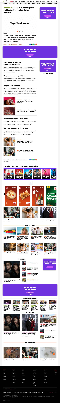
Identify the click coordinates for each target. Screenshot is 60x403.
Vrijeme (4, 380)
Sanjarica (56, 373)
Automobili (55, 3)
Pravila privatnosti (25, 392)
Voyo (23, 383)
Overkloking (45, 376)
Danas (4, 369)
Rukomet (14, 372)
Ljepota (21, 3)
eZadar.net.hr (48, 396)
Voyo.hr (10, 396)
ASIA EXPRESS (42, 1)
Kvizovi (45, 380)
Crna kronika (4, 373)
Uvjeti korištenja (14, 392)
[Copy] (36, 44)
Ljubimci (25, 3)
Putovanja (33, 3)
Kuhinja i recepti (15, 3)
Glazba (23, 373)
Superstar (23, 379)
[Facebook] (30, 44)
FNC (13, 380)
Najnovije (56, 372)
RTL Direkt (4, 376)
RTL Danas (4, 375)
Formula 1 (14, 382)
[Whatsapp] (33, 44)
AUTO (34, 1)
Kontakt (30, 392)
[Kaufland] (30, 183)
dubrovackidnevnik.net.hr (41, 396)
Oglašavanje (9, 392)
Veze (4, 159)
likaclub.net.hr (14, 397)
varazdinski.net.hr (29, 396)
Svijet (4, 372)
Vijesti (4, 370)
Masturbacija (24, 159)
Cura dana (45, 372)
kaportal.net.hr (24, 396)
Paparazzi (23, 375)
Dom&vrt (10, 3)
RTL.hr (4, 396)
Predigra (16, 159)
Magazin (23, 1)
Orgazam (20, 159)
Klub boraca (14, 373)
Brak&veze (5, 3)
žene (7, 159)
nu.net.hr (52, 396)
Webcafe (27, 1)
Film (22, 372)
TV (22, 376)
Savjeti (13, 159)
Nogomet (14, 370)
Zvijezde (23, 370)
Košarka (14, 376)
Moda (29, 3)
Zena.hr (7, 396)
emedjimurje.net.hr (15, 396)
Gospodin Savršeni (24, 380)
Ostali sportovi (14, 379)
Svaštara (45, 379)
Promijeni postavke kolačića (36, 392)
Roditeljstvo (38, 3)
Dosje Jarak (4, 379)
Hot (19, 1)
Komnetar (45, 375)
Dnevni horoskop (46, 373)
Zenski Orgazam (6, 161)
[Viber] (34, 44)
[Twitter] (31, 44)
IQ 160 (37, 1)
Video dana (45, 382)
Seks (10, 159)
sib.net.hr (20, 396)
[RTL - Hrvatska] (51, 392)
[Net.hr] (55, 392)
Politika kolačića (19, 392)
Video (56, 370)
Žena (31, 1)
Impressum (4, 392)
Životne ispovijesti (49, 3)
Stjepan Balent (14, 44)
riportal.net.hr (35, 396)
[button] (5, 170)
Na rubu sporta (14, 375)
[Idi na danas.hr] (12, 1)
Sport (16, 1)
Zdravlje (43, 3)
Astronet (45, 370)
